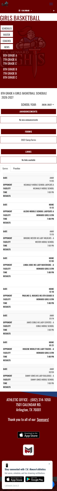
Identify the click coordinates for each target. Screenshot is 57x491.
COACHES (7, 41)
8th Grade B (10, 69)
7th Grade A (10, 59)
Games (5, 168)
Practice (16, 168)
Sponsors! (43, 419)
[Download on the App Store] (14, 479)
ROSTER (6, 34)
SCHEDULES (7, 28)
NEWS (6, 47)
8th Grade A (10, 55)
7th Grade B (10, 73)
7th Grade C (10, 63)
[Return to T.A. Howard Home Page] (5, 4)
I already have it (12, 485)
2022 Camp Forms (28, 139)
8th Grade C (10, 77)
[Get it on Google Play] (34, 479)
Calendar (25, 10)
